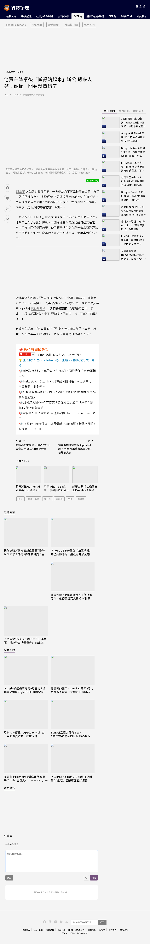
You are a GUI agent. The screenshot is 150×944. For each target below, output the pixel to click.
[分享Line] (7, 198)
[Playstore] (61, 922)
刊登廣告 (26, 929)
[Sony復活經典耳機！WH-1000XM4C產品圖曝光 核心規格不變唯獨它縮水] (73, 714)
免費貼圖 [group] (89, 25)
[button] (140, 7)
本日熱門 (109, 111)
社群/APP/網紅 (44, 16)
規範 (9, 877)
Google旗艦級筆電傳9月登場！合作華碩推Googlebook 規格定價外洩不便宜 (25, 690)
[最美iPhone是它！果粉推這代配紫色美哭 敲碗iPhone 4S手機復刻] (111, 211)
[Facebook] (44, 922)
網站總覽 (124, 929)
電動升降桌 (33, 498)
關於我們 (112, 929)
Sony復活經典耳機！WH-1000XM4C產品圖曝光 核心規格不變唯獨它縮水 (72, 734)
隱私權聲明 (79, 929)
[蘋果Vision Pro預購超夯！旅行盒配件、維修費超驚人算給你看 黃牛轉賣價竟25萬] (73, 576)
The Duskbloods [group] (16, 25)
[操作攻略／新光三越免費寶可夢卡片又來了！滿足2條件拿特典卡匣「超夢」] (26, 532)
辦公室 (81, 498)
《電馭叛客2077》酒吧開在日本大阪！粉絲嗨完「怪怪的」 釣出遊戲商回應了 (25, 640)
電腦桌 (59, 498)
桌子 (20, 498)
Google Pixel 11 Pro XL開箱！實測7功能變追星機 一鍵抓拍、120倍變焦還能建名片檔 (133, 196)
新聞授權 (50, 929)
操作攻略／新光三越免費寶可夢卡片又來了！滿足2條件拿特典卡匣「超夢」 (25, 552)
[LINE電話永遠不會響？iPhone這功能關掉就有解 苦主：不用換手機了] (111, 166)
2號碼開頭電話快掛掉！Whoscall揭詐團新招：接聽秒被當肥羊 (133, 122)
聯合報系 (92, 929)
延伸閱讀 (9, 512)
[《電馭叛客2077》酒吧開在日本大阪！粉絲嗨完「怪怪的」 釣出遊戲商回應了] (26, 620)
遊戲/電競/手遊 (95, 16)
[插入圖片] (86, 877)
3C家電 (78, 16)
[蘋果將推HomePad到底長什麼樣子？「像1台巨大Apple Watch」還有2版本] (28, 474)
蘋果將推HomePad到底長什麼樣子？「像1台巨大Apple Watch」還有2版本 (28, 488)
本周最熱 (124, 111)
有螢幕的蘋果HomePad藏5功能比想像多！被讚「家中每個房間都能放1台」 (72, 690)
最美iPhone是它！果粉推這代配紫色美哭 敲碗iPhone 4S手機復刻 (133, 211)
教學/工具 (126, 16)
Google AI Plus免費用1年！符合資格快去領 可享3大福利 (133, 137)
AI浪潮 (112, 16)
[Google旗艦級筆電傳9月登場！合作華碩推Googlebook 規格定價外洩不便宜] (26, 670)
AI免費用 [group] (37, 25)
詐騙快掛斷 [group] (71, 25)
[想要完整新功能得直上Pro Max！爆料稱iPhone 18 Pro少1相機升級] (85, 474)
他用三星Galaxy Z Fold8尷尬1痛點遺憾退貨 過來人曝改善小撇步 (133, 181)
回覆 (94, 877)
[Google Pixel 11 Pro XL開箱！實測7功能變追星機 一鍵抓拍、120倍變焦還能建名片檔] (111, 196)
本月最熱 (138, 111)
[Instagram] (50, 922)
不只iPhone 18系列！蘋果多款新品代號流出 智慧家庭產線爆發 (56, 488)
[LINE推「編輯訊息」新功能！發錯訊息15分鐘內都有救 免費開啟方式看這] (111, 240)
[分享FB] (7, 188)
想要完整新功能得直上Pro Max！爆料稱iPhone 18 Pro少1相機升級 (84, 488)
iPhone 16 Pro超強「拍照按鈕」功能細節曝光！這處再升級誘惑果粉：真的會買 (72, 552)
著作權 (70, 929)
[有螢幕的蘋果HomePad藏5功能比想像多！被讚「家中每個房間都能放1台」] (73, 670)
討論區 (8, 836)
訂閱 (102, 922)
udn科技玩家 (9, 72)
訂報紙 (102, 929)
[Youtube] (137, 7)
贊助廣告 (9, 788)
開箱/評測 (63, 16)
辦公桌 (47, 498)
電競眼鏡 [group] (53, 25)
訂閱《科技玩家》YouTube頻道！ (60, 355)
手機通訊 (26, 16)
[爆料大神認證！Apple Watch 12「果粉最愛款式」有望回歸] (26, 714)
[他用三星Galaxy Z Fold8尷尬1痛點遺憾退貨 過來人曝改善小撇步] (111, 181)
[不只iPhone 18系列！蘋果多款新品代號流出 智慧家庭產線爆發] (56, 474)
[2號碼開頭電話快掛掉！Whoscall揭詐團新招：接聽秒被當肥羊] (111, 122)
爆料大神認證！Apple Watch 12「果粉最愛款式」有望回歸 (24, 734)
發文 (62, 217)
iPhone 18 (22, 460)
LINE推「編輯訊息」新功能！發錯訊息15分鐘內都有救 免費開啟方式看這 (132, 240)
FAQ (35, 929)
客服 (41, 929)
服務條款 (61, 929)
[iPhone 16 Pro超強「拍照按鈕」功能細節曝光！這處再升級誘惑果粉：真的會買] (73, 532)
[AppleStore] (66, 922)
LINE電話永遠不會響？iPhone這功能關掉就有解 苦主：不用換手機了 (133, 166)
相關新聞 (9, 650)
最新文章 (11, 16)
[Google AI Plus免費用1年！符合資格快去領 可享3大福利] (111, 137)
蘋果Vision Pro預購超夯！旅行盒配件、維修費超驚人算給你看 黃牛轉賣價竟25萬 (72, 596)
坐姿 (70, 498)
